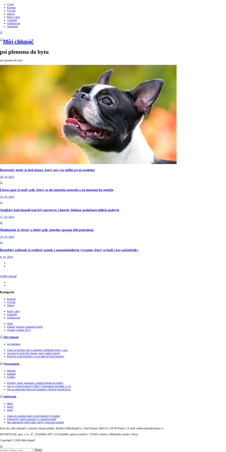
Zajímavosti (13, 23)
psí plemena (13, 344)
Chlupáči (12, 20)
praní (10, 409)
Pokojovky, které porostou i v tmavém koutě (31, 419)
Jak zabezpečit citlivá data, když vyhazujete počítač (35, 422)
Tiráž (10, 323)
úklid (10, 403)
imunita (11, 370)
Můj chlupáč (11, 337)
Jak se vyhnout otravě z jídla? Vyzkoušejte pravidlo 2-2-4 (39, 386)
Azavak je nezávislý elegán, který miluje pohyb (33, 353)
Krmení (11, 7)
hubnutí (11, 373)
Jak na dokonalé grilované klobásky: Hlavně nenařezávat (38, 389)
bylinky (11, 377)
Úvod (10, 4)
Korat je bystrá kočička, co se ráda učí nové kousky (35, 356)
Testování (12, 26)
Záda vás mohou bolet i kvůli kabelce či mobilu (33, 415)
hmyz (10, 406)
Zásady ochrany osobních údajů (25, 326)
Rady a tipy (13, 17)
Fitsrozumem (11, 363)
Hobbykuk (9, 396)
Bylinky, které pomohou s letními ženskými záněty (35, 383)
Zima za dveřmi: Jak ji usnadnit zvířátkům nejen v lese (37, 350)
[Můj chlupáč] (17, 41)
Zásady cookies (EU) (19, 329)
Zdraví (10, 13)
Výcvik (11, 10)
